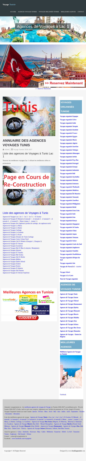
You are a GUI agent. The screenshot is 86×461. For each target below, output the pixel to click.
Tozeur (6, 434)
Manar (22, 221)
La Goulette (26, 422)
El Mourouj (63, 422)
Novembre (8, 414)
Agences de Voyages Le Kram (12, 234)
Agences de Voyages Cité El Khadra (14, 241)
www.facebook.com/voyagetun (21, 438)
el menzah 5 (40, 419)
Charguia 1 (29, 241)
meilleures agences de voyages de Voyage (38, 407)
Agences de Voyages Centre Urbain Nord (16, 239)
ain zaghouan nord (44, 223)
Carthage (19, 422)
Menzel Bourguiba (46, 424)
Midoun (6, 426)
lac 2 (25, 217)
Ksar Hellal (35, 426)
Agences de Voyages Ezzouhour (13, 246)
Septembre (74, 411)
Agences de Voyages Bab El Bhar (13, 248)
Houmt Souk (77, 424)
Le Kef (69, 432)
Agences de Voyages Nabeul (69, 301)
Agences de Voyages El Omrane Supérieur (16, 273)
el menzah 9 (14, 221)
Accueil (13, 12)
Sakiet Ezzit (16, 428)
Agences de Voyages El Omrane (13, 243)
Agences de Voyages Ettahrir (12, 264)
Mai (55, 411)
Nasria (23, 428)
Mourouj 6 (71, 422)
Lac (50, 417)
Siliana (29, 434)
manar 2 (33, 221)
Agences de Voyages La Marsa (12, 226)
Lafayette (28, 248)
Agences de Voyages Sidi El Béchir (14, 257)
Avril (50, 411)
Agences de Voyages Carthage (12, 230)
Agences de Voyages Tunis (68, 294)
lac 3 (30, 217)
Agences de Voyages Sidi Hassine (13, 270)
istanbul (78, 266)
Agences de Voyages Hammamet (71, 304)
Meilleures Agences (68, 12)
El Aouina (38, 217)
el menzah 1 (27, 219)
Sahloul (55, 428)
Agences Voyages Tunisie (27, 12)
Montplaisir (35, 248)
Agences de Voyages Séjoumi (12, 250)
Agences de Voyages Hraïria (11, 266)
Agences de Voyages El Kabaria (13, 268)
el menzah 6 (49, 419)
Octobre (81, 411)
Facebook (63, 394)
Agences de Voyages (38, 417)
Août (68, 411)
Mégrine (55, 422)
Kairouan (33, 432)
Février (40, 411)
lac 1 (21, 217)
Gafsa (19, 432)
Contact (81, 12)
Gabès (43, 432)
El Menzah (75, 417)
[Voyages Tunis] (29, 116)
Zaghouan (13, 434)
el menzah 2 (37, 219)
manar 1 (27, 221)
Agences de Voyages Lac (10, 217)
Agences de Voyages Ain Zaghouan (14, 223)
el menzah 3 (46, 219)
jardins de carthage (32, 223)
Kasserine (57, 432)
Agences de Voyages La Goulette (13, 232)
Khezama (49, 428)
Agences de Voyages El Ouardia (13, 252)
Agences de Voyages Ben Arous (70, 328)
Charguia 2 (37, 241)
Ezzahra (9, 424)
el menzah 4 (32, 419)
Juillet (63, 411)
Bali (73, 266)
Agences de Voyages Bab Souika (13, 255)
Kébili (64, 432)
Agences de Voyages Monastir (70, 311)
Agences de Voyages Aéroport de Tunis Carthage (18, 237)
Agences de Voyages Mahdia (69, 317)
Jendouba (26, 432)
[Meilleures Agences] (29, 304)
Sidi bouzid (21, 434)
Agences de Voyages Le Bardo (12, 228)
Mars (45, 411)
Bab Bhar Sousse (63, 428)
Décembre (16, 414)
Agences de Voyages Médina (12, 259)
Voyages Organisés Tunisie (49, 12)
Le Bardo (12, 422)
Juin (58, 411)
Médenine (50, 432)
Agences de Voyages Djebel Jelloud (14, 261)
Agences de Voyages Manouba (70, 331)
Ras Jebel (36, 424)
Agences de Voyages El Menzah (13, 219)
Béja (38, 432)
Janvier (34, 411)
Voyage (9, 4)
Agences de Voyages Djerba (69, 307)
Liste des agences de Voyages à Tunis (25, 212)
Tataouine (76, 432)
